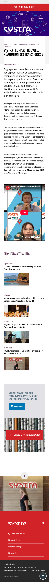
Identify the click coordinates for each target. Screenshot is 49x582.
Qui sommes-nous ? (16, 533)
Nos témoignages (15, 546)
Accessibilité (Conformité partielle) (15, 570)
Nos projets (13, 553)
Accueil (6, 44)
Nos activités (14, 540)
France (4, 2)
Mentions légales (9, 564)
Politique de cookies (38, 570)
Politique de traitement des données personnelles (20, 567)
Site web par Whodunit (11, 576)
